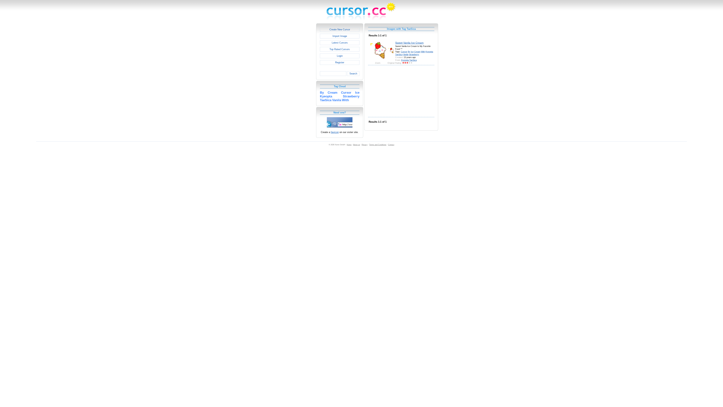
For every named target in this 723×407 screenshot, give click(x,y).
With (423, 51)
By (409, 51)
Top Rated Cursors (339, 49)
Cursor (404, 51)
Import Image (340, 36)
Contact (391, 145)
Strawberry (414, 54)
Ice (412, 51)
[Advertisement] (300, 79)
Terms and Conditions (377, 145)
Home (349, 145)
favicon (335, 132)
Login (340, 55)
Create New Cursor (339, 29)
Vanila (405, 54)
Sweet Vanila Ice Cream (409, 42)
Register (339, 62)
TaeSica (399, 54)
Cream (417, 51)
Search (353, 73)
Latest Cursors (340, 42)
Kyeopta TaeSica (409, 60)
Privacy (365, 145)
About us (356, 145)
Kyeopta (429, 51)
